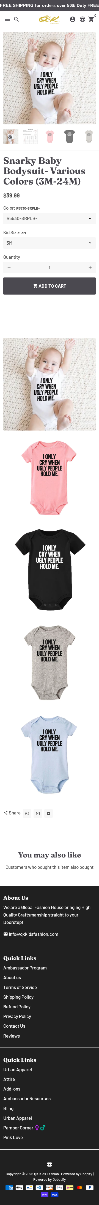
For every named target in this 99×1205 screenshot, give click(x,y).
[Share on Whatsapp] (27, 813)
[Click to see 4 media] (69, 136)
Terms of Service (20, 987)
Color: (21, 207)
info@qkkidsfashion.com (30, 934)
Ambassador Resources (27, 1098)
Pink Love (13, 1137)
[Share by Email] (38, 813)
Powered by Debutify (49, 1179)
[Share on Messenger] (48, 813)
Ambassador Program (25, 967)
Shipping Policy (18, 997)
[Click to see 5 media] (89, 136)
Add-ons (11, 1088)
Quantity (11, 257)
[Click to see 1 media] (10, 136)
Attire (9, 1079)
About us (12, 977)
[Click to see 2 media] (30, 136)
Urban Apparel (17, 1069)
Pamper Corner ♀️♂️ (24, 1127)
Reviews (11, 1035)
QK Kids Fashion (46, 1174)
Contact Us (14, 1025)
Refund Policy (17, 1006)
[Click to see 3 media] (49, 136)
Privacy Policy (17, 1016)
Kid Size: (14, 232)
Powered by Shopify (76, 1174)
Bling (8, 1108)
